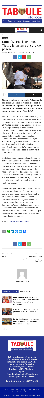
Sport (14, 392)
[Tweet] (33, 95)
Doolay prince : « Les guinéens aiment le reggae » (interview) (32, 259)
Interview (36, 390)
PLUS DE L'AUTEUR (26, 292)
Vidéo (17, 390)
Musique (23, 390)
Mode (29, 390)
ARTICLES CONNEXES (10, 292)
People (12, 390)
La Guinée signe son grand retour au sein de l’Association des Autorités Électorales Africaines (27, 321)
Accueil (4, 35)
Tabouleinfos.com (9, 52)
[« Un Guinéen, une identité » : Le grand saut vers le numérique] (7, 311)
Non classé (11, 35)
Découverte (28, 392)
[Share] (16, 95)
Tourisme (20, 392)
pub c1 (4, 257)
